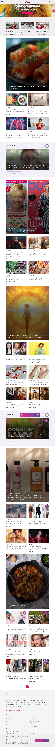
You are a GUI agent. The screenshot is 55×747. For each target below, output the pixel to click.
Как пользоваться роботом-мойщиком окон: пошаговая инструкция (37, 406)
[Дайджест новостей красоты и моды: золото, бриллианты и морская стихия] (16, 536)
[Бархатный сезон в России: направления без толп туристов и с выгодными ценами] (42, 25)
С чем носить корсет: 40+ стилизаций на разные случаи (37, 523)
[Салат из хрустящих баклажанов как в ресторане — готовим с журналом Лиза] (27, 428)
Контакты (9, 725)
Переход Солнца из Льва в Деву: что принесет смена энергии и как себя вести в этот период (25, 336)
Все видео (12, 442)
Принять (42, 740)
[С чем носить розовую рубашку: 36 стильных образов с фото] (16, 617)
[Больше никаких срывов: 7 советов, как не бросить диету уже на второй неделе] (38, 123)
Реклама (9, 721)
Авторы (8, 728)
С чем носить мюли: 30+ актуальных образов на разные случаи (16, 678)
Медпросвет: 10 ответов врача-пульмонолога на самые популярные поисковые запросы (16, 136)
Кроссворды (33, 730)
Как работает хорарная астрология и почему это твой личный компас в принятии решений (15, 524)
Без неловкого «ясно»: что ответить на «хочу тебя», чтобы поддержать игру (38, 360)
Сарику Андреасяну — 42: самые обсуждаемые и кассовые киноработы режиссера (14, 255)
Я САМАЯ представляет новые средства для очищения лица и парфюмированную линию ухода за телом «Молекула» (27, 497)
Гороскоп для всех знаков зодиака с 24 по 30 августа (37, 253)
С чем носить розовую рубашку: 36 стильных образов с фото (16, 628)
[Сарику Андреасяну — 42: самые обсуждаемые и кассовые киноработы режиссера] (16, 242)
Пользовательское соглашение (12, 732)
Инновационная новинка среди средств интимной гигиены (38, 383)
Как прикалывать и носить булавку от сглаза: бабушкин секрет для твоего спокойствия (38, 111)
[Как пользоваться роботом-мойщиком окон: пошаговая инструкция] (39, 393)
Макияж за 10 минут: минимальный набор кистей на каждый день (38, 653)
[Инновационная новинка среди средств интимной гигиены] (39, 372)
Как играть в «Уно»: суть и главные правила (14, 383)
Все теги (32, 733)
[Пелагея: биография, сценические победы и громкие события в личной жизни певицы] (39, 536)
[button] (47, 146)
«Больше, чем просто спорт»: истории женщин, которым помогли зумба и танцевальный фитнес (27, 32)
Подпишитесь (28, 415)
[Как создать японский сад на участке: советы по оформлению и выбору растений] (16, 267)
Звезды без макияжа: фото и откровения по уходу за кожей (16, 360)
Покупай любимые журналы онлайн (21, 231)
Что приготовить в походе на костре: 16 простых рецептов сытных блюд (26, 605)
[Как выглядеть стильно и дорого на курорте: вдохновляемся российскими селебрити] (39, 665)
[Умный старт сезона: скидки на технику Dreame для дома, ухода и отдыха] (12, 25)
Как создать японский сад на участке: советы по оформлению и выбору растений (15, 280)
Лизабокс (33, 718)
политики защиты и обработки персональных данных (18, 744)
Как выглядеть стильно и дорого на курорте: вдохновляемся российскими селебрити (38, 678)
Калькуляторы (34, 726)
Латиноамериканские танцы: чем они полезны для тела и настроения (15, 406)
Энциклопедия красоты (34, 722)
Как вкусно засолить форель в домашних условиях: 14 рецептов (27, 88)
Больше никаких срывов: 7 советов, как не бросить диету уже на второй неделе (38, 135)
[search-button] (47, 2)
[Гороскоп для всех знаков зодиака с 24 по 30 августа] (39, 242)
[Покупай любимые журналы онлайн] (27, 206)
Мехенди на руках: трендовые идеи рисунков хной (38, 278)
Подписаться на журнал (13, 710)
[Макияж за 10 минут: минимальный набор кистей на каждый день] (39, 640)
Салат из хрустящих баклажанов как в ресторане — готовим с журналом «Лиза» (27, 435)
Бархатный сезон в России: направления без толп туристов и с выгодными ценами (42, 32)
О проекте (9, 718)
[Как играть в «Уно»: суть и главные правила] (16, 372)
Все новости (13, 173)
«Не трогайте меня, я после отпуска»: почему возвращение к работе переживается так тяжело (16, 653)
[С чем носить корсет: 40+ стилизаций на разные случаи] (39, 511)
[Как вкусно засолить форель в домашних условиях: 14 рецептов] (27, 64)
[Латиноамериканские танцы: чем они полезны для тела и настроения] (16, 393)
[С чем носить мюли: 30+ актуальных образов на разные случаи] (16, 665)
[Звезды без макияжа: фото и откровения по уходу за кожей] (16, 348)
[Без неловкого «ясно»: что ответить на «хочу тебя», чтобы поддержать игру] (39, 348)
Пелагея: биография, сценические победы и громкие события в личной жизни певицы (39, 549)
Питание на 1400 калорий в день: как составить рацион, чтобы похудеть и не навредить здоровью (16, 112)
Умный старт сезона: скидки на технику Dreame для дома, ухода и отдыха (12, 32)
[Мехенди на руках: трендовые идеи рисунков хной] (39, 267)
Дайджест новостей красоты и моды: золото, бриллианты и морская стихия (16, 548)
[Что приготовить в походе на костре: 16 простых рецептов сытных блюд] (27, 581)
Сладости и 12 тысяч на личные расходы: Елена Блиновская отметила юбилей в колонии (26, 166)
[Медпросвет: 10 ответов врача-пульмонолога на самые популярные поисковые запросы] (16, 123)
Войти (51, 2)
